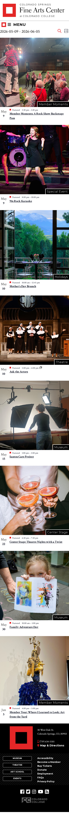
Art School (17, 772)
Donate (42, 769)
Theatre (17, 765)
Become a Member (49, 762)
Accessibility (45, 758)
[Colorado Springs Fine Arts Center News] (46, 791)
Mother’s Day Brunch (23, 286)
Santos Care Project (22, 457)
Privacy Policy (45, 781)
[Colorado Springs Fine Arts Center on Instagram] (34, 791)
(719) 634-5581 (46, 741)
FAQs (40, 777)
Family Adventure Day (24, 627)
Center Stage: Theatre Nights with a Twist (36, 542)
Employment (45, 773)
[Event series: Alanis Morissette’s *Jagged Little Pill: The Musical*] (40, 368)
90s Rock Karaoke (21, 201)
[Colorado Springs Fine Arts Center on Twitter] (28, 791)
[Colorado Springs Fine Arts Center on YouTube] (40, 791)
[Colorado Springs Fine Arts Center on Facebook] (22, 791)
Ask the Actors (19, 372)
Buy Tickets (44, 766)
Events (17, 778)
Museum (17, 758)
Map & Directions (52, 745)
